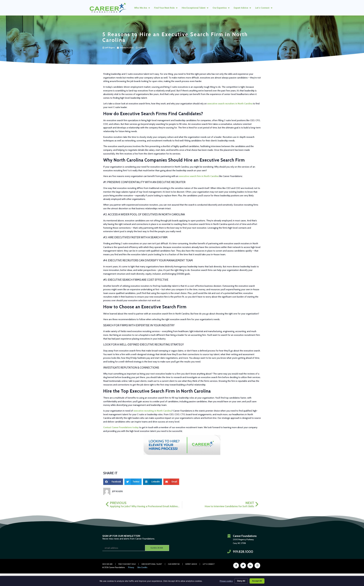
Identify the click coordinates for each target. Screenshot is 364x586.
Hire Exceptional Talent (193, 7)
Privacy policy (226, 581)
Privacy (131, 567)
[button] (113, 482)
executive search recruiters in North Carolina (229, 103)
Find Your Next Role (164, 7)
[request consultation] (182, 445)
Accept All (257, 581)
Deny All (241, 581)
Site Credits (142, 567)
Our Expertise (220, 7)
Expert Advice (241, 7)
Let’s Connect (262, 7)
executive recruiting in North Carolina (152, 410)
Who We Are (140, 7)
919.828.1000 (243, 552)
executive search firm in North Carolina (199, 176)
